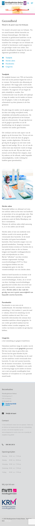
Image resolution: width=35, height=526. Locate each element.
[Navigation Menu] (32, 3)
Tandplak (9, 58)
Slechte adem (10, 61)
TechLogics (8, 521)
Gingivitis (9, 67)
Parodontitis (10, 64)
